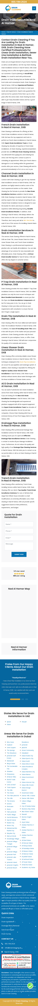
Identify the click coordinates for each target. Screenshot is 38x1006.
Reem (9, 809)
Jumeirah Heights (12, 865)
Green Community (28, 750)
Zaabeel (9, 745)
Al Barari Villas (11, 777)
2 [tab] (22, 699)
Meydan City (11, 833)
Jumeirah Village (12, 852)
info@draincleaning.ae (13, 948)
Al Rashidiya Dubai (28, 848)
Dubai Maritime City (28, 772)
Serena (9, 804)
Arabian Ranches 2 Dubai (28, 831)
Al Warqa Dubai (27, 846)
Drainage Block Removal (10, 926)
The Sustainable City (12, 767)
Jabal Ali (24, 747)
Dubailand (25, 753)
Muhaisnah (10, 761)
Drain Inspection (7, 917)
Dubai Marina (26, 774)
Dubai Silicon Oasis (28, 764)
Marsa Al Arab (11, 836)
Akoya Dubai (11, 763)
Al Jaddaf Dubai (27, 856)
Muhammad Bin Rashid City (12, 829)
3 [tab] (26, 699)
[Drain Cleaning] (13, 8)
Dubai (9, 724)
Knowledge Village (13, 839)
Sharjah (24, 722)
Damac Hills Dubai (28, 798)
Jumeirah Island (12, 862)
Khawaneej (10, 774)
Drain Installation (7, 922)
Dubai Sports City (27, 758)
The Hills (10, 798)
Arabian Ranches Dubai (27, 836)
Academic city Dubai (28, 867)
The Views (10, 793)
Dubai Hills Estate (28, 785)
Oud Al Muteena (12, 817)
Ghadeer (10, 771)
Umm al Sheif (11, 785)
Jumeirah (24, 745)
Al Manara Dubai (27, 851)
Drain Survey (6, 934)
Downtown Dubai (27, 793)
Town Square (11, 787)
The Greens (11, 801)
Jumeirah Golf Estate (11, 757)
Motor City (10, 825)
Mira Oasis (10, 742)
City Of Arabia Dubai (28, 806)
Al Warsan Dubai (27, 843)
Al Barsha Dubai (27, 865)
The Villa (9, 790)
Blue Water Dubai (27, 811)
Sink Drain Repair (7, 930)
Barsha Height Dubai (26, 818)
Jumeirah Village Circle (12, 848)
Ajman (9, 722)
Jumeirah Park (11, 854)
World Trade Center (11, 781)
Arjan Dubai (25, 822)
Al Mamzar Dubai (27, 854)
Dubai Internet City (28, 782)
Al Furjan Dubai (27, 862)
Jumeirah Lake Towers (11, 858)
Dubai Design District (26, 789)
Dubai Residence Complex (27, 768)
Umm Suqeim (11, 747)
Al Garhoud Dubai (27, 859)
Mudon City (10, 823)
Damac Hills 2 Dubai (28, 795)
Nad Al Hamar (11, 32)
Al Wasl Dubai (26, 840)
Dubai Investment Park (28, 778)
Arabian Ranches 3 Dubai (28, 826)
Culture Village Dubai (26, 802)
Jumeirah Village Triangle (12, 842)
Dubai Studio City (27, 756)
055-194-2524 (19, 1)
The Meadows (11, 753)
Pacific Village (11, 814)
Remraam (10, 806)
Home (3, 32)
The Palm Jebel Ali (13, 795)
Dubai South (26, 761)
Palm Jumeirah (11, 812)
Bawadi (24, 814)
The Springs (11, 750)
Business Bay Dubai (28, 809)
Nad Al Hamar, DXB (11, 952)
